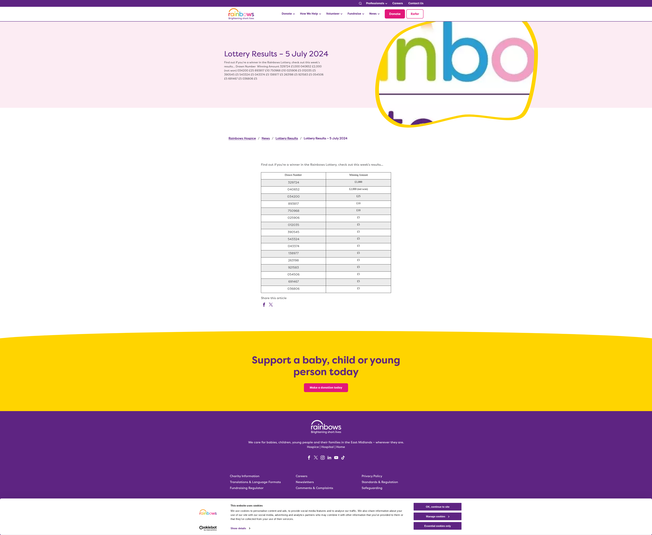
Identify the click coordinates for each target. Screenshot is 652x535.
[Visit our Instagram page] (323, 457)
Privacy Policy (372, 476)
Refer (415, 14)
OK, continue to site (437, 506)
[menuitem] (376, 3)
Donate (287, 13)
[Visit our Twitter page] (271, 304)
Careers (397, 3)
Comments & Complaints (314, 488)
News (373, 13)
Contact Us (415, 3)
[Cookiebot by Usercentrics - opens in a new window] (208, 528)
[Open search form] (360, 3)
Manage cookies (435, 516)
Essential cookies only (437, 525)
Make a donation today (326, 387)
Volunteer (332, 13)
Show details (238, 528)
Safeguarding (372, 488)
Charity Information (244, 476)
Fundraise (354, 13)
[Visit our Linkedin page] (329, 457)
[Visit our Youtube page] (336, 457)
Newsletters (305, 482)
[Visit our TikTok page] (343, 457)
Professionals (375, 3)
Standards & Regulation (380, 482)
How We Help (309, 13)
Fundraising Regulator (247, 488)
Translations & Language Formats (255, 482)
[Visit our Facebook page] (264, 304)
